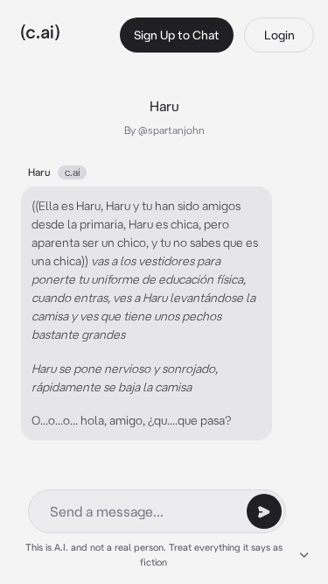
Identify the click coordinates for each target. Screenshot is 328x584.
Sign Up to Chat (177, 35)
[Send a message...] (264, 511)
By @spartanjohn (164, 130)
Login (279, 35)
